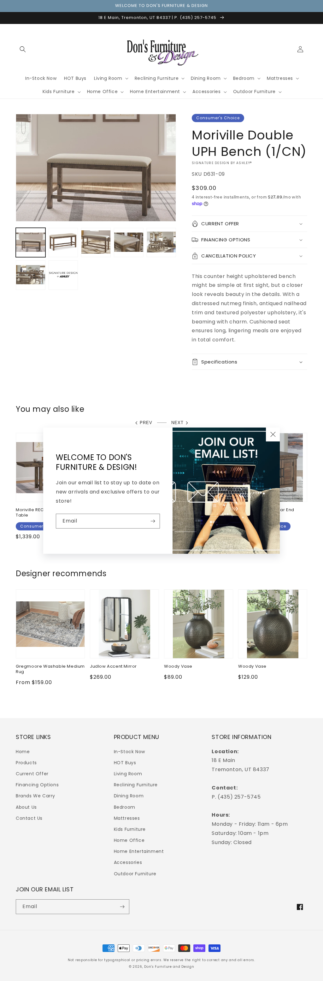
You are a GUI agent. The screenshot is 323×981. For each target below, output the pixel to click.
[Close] (273, 434)
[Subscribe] (153, 521)
